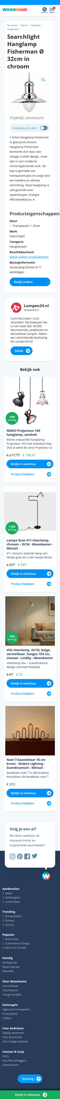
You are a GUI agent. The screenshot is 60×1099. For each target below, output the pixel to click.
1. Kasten (7, 893)
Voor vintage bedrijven (15, 1041)
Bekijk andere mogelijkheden (29, 257)
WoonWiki (8, 971)
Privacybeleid (10, 1013)
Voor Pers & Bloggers (14, 1060)
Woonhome (12, 25)
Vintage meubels (11, 994)
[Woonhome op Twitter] (34, 856)
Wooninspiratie (11, 967)
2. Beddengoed (11, 897)
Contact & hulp (13, 1052)
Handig (7, 958)
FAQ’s (5, 1056)
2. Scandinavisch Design (15, 943)
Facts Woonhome (12, 1037)
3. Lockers (8, 924)
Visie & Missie (10, 986)
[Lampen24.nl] (16, 307)
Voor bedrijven (13, 1028)
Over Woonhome (14, 981)
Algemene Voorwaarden (16, 1009)
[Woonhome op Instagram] (12, 856)
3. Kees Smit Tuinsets (14, 947)
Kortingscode (9, 962)
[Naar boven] (44, 868)
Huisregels (10, 1005)
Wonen (24, 25)
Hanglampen (13, 29)
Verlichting (35, 25)
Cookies (6, 1018)
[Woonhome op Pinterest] (20, 856)
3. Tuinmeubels (11, 902)
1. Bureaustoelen (12, 916)
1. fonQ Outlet (10, 939)
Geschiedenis (10, 990)
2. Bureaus (8, 920)
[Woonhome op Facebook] (27, 856)
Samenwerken (10, 1065)
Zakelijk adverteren (13, 1033)
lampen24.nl (31, 310)
